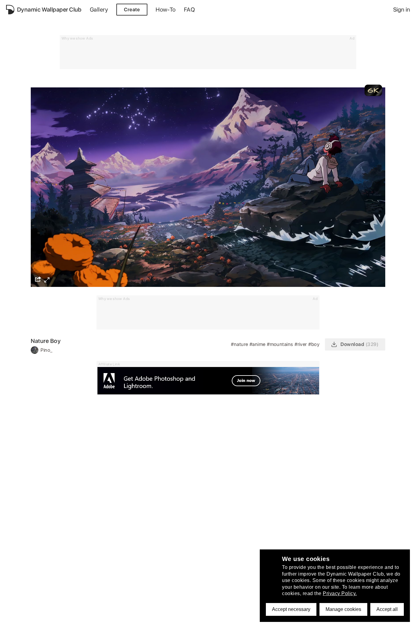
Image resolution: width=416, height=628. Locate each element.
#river (301, 344)
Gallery (99, 9)
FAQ (189, 9)
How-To (166, 9)
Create (132, 9)
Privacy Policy (41, 620)
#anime (258, 344)
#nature (240, 344)
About (13, 620)
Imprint (158, 620)
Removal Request (124, 620)
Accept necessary (291, 609)
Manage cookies (343, 609)
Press (178, 620)
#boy (314, 344)
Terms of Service (80, 620)
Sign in (401, 9)
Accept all (387, 609)
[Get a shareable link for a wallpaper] (38, 279)
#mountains (280, 344)
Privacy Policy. (340, 593)
